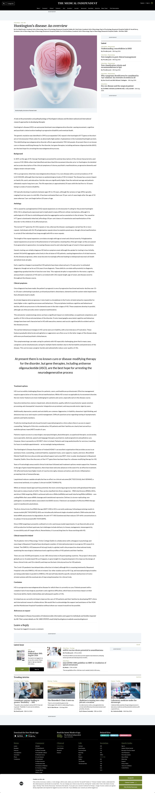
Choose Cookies (129, 782)
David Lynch (19, 711)
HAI (101, 768)
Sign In (123, 746)
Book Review (81, 748)
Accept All (130, 778)
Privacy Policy (124, 763)
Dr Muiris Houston (40, 761)
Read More (138, 677)
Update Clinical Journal (127, 748)
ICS (101, 761)
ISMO (101, 754)
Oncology (72, 648)
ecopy (29, 649)
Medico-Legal (38, 772)
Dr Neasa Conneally (84, 681)
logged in (26, 629)
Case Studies (60, 748)
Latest (22, 681)
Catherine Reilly (117, 711)
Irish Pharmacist (125, 752)
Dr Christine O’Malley (40, 768)
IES (101, 759)
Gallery (80, 759)
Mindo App (124, 759)
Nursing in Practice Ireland (128, 750)
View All (138, 644)
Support (123, 761)
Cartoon (80, 746)
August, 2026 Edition (68, 736)
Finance (80, 757)
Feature (59, 752)
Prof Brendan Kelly (40, 763)
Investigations (17, 752)
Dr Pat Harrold (39, 759)
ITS (101, 750)
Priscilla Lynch (107, 51)
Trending (26, 681)
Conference (17, 759)
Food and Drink (82, 750)
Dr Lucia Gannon (39, 757)
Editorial (37, 746)
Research (59, 750)
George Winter (39, 770)
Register (142, 3)
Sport (79, 754)
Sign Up (37, 669)
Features (113, 681)
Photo (15, 757)
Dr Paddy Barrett (39, 748)
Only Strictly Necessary (130, 787)
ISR (101, 746)
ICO (101, 770)
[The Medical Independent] (77, 3)
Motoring (50, 681)
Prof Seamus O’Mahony (41, 765)
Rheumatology (111, 46)
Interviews (16, 754)
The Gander (81, 761)
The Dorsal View (82, 763)
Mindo (67, 667)
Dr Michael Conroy (40, 754)
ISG (101, 752)
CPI (101, 748)
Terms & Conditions (126, 765)
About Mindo (124, 757)
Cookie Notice (125, 767)
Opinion (91, 681)
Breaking (16, 748)
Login (22, 669)
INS (101, 765)
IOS (101, 763)
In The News (17, 681)
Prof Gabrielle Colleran (41, 752)
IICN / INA (23, 22)
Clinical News (17, 22)
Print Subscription (126, 754)
